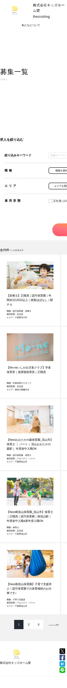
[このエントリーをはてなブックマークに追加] (62, 664)
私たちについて (31, 25)
